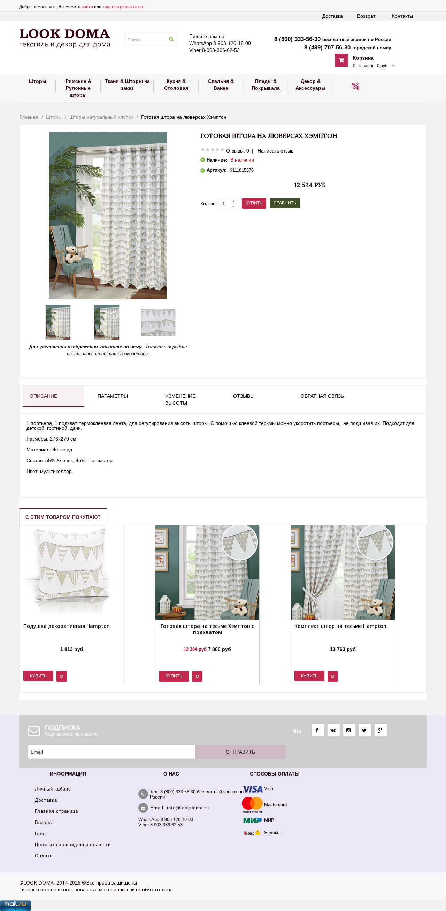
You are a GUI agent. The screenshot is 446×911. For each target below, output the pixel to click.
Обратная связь (322, 396)
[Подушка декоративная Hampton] (66, 640)
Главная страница (56, 811)
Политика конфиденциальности (73, 844)
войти (87, 6)
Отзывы (243, 396)
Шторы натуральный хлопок (101, 117)
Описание (43, 396)
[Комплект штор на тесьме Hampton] (340, 640)
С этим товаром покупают (63, 517)
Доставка (332, 16)
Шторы (54, 117)
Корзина (363, 58)
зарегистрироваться (122, 6)
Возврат (366, 16)
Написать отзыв (275, 151)
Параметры (113, 396)
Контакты (402, 16)
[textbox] (151, 39)
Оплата (44, 855)
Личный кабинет (54, 789)
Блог (40, 833)
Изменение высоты (180, 399)
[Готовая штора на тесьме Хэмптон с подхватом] (207, 640)
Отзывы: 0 (237, 151)
